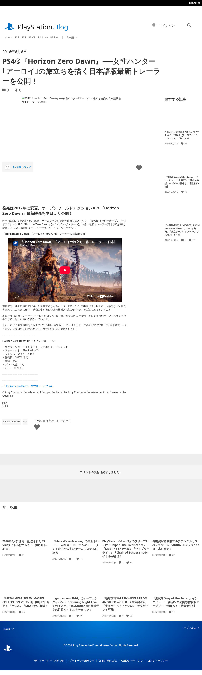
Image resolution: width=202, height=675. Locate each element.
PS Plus (54, 37)
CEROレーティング (132, 660)
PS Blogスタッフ (22, 166)
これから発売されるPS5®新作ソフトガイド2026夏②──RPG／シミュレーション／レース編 (182, 135)
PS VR (31, 37)
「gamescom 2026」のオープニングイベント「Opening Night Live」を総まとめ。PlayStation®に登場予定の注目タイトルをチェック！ (76, 603)
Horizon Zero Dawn (11, 421)
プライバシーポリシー (81, 660)
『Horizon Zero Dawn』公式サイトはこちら (27, 386)
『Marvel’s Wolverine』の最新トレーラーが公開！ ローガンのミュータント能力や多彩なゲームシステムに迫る (75, 546)
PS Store (43, 37)
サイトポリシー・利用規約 (49, 660)
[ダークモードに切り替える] (154, 25)
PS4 (23, 37)
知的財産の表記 (108, 660)
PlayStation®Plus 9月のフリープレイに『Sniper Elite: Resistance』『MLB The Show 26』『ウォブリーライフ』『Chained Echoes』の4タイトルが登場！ (125, 548)
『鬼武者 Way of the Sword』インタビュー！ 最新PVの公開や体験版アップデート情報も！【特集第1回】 (182, 181)
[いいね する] (182, 143)
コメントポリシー (158, 660)
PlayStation (43, 26)
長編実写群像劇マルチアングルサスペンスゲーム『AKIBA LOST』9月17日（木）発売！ (175, 545)
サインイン (167, 25)
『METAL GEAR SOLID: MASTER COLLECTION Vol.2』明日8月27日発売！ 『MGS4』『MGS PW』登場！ (25, 602)
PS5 (17, 37)
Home (8, 37)
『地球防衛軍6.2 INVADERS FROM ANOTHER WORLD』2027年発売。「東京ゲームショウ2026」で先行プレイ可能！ (182, 230)
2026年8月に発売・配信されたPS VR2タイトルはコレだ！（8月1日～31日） (25, 545)
